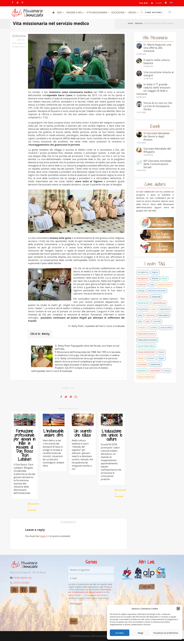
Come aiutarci (153, 12)
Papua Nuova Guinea (147, 340)
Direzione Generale (157, 290)
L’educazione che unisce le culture (111, 435)
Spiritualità (155, 370)
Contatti (159, 3)
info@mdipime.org (22, 577)
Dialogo (141, 290)
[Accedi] (152, 3)
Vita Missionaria (97, 12)
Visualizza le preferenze (165, 632)
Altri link (147, 586)
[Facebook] (12, 2)
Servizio (150, 358)
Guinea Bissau (159, 303)
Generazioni (143, 303)
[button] (178, 608)
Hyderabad (165, 309)
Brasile (155, 278)
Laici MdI (157, 321)
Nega (140, 632)
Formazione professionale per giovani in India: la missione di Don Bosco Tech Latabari (24, 445)
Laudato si (142, 327)
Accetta (120, 632)
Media (132, 12)
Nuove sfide (166, 327)
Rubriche (21, 40)
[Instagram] (22, 2)
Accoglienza (143, 272)
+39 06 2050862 (21, 582)
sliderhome (155, 364)
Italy (148, 321)
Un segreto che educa (82, 433)
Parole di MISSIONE (146, 352)
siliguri (161, 358)
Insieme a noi (74, 12)
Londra (154, 327)
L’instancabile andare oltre (54, 433)
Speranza (142, 370)
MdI (60, 12)
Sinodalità (142, 364)
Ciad (152, 284)
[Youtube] (17, 2)
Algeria (155, 272)
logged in (44, 536)
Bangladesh (143, 278)
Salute (14, 43)
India (140, 315)
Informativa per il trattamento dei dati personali (89, 590)
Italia (140, 321)
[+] (25, 420)
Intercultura (164, 315)
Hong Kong (142, 309)
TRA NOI (143, 3)
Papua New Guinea (146, 333)
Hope (153, 309)
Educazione (143, 296)
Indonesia (150, 315)
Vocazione (118, 12)
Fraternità (156, 296)
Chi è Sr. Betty (40, 334)
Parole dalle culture (146, 346)
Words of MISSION (146, 376)
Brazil (164, 278)
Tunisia (167, 370)
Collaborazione (164, 284)
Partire (161, 352)
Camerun (142, 284)
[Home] (53, 12)
